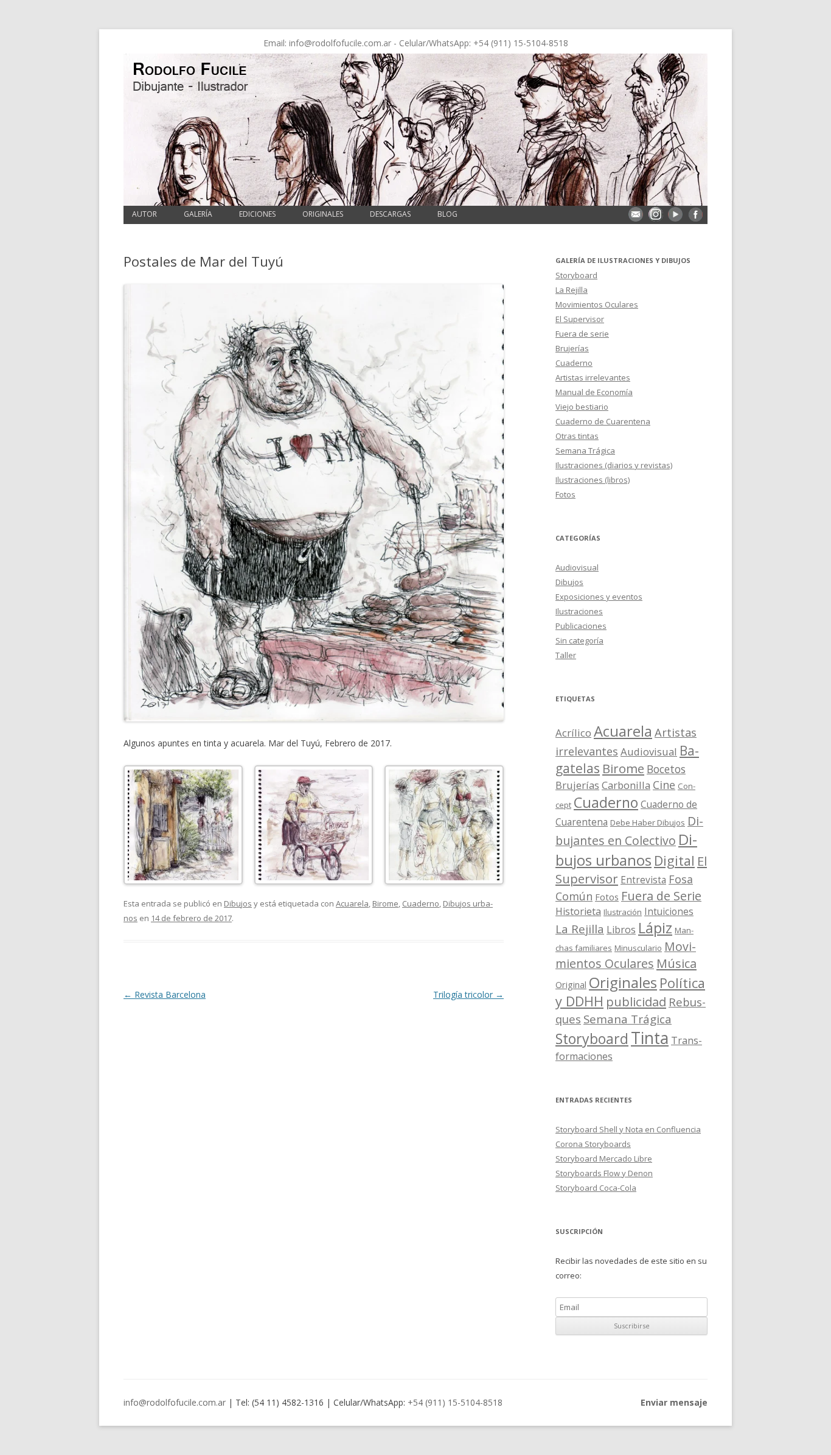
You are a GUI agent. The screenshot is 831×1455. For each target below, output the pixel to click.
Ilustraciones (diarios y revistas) (613, 465)
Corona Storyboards (593, 1143)
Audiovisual (577, 567)
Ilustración (622, 911)
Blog (447, 214)
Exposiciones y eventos (598, 596)
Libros (621, 929)
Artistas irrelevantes (592, 377)
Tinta (650, 1038)
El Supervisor (579, 319)
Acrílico (573, 733)
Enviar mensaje (635, 214)
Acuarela (352, 903)
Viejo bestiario (581, 406)
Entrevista (643, 880)
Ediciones (257, 214)
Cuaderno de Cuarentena (602, 421)
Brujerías (572, 348)
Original (570, 984)
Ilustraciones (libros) (592, 479)
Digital (674, 860)
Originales (322, 214)
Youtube (675, 214)
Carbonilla (626, 785)
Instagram (655, 214)
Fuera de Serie (661, 896)
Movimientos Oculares (596, 304)
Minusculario (638, 947)
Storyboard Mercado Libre (603, 1158)
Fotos (565, 494)
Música (676, 963)
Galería (198, 214)
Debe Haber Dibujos (647, 822)
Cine (664, 784)
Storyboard (576, 275)
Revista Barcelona (164, 994)
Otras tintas (577, 435)
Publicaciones (581, 625)
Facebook (695, 214)
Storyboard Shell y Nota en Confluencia (628, 1129)
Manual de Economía (594, 392)
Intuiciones (669, 911)
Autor (144, 214)
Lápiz (655, 928)
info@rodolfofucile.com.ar (340, 43)
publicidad (636, 1001)
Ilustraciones (579, 611)
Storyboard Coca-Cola (595, 1187)
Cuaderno (420, 903)
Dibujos (238, 903)
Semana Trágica (585, 450)
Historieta (578, 911)
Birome (385, 903)
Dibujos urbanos (626, 849)
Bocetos (666, 769)
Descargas (390, 214)
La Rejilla (571, 289)
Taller (565, 655)
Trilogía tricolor (468, 994)
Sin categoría (579, 640)
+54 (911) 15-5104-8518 (520, 43)
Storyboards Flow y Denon (604, 1173)
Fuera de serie (582, 333)
